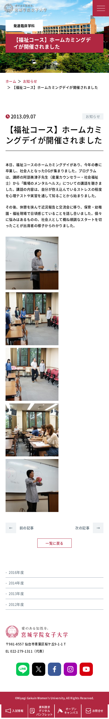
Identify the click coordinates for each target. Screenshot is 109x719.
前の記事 (21, 527)
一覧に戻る (54, 543)
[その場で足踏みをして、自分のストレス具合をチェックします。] (32, 318)
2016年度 (16, 572)
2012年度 (16, 604)
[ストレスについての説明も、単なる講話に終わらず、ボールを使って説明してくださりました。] (32, 485)
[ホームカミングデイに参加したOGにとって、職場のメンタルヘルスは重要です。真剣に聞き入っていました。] (32, 429)
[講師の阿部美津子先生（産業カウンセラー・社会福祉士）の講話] (32, 263)
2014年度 (16, 582)
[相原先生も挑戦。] (32, 374)
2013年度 (16, 593)
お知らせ (93, 116)
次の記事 (87, 527)
